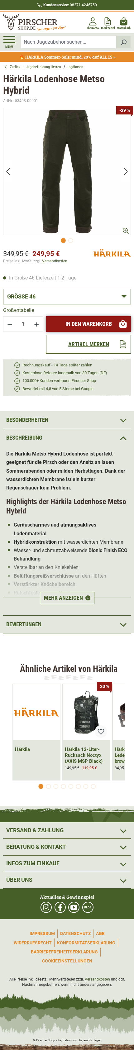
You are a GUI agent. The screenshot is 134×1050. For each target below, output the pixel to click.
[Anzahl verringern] (9, 324)
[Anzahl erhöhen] (36, 324)
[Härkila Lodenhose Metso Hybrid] (67, 171)
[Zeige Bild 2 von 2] (70, 240)
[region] (67, 177)
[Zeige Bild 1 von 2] (63, 240)
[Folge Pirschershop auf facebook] (60, 907)
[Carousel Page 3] (55, 786)
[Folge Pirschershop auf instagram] (46, 907)
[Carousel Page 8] (93, 786)
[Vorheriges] (8, 171)
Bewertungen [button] (23, 624)
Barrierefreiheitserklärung (64, 951)
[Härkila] (112, 253)
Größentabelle (18, 310)
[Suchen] (123, 42)
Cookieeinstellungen (67, 960)
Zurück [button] (16, 67)
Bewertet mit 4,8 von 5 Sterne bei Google (57, 388)
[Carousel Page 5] (70, 786)
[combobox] (69, 42)
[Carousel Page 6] (78, 786)
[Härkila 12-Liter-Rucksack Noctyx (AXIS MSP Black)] (86, 712)
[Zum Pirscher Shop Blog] (87, 907)
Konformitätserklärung (86, 942)
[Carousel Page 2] (48, 786)
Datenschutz (75, 933)
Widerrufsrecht (33, 942)
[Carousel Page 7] (85, 786)
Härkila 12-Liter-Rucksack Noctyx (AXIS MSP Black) (84, 755)
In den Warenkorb (88, 324)
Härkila (22, 749)
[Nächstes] (126, 171)
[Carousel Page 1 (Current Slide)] (40, 786)
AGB (100, 933)
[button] (67, 437)
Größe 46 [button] (21, 296)
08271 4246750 (70, 5)
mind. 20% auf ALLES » (93, 57)
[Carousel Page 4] (63, 786)
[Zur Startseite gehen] (34, 22)
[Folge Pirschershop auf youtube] (73, 907)
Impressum (42, 933)
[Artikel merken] (101, 731)
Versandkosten (54, 261)
